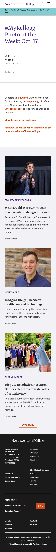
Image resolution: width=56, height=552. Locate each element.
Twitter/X (33, 521)
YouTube (33, 525)
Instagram (8, 528)
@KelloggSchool (13, 108)
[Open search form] (43, 3)
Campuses (34, 449)
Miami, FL (33, 460)
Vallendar (33, 485)
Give (40, 506)
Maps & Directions (11, 477)
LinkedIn (8, 521)
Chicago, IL (34, 453)
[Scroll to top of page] (51, 537)
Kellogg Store (10, 481)
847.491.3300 (10, 463)
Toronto (33, 481)
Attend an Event (12, 511)
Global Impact (13, 377)
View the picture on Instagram (20, 120)
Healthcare (12, 292)
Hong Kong (34, 477)
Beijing (32, 474)
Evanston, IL (34, 456)
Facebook (8, 525)
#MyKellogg (33, 101)
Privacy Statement (15, 544)
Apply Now (10, 500)
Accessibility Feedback (31, 544)
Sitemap (44, 544)
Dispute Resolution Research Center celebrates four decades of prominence (27, 389)
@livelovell (23, 97)
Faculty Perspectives (18, 200)
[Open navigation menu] (48, 3)
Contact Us (9, 474)
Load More (28, 425)
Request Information (14, 505)
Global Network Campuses (39, 470)
